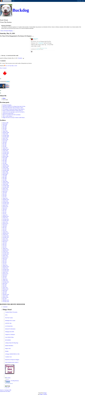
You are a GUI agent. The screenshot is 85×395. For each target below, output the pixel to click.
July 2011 (4, 213)
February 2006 (5, 122)
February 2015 (5, 273)
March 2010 (4, 191)
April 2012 (4, 226)
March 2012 (4, 224)
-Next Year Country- (9, 317)
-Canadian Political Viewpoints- (11, 312)
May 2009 (4, 177)
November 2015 (5, 282)
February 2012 (5, 223)
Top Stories (7, 379)
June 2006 (4, 128)
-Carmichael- (5, 306)
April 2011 (4, 209)
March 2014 (4, 258)
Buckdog (20, 10)
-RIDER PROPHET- (9, 345)
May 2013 (4, 244)
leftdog (3, 98)
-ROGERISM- (8, 340)
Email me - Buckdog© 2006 (5, 390)
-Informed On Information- (10, 328)
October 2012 (5, 234)
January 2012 (5, 222)
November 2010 (5, 202)
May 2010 (4, 194)
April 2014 (4, 259)
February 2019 (5, 297)
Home (2, 30)
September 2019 (5, 300)
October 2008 (5, 167)
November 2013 (5, 252)
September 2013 (5, 249)
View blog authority (9, 383)
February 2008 (5, 156)
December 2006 (5, 136)
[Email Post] (23, 58)
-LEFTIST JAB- (8, 323)
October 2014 (5, 268)
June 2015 (4, 277)
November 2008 (5, 168)
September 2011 (5, 216)
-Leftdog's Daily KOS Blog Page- (11, 342)
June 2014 (4, 262)
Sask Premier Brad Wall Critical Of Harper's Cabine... (13, 107)
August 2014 (5, 265)
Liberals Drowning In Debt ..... (8, 113)
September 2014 (5, 266)
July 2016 (4, 286)
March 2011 (4, 208)
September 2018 (5, 294)
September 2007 (5, 149)
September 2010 (5, 199)
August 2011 (5, 215)
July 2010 (4, 196)
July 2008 (4, 163)
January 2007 (5, 138)
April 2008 (4, 159)
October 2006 (5, 134)
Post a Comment (3, 68)
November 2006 (5, 135)
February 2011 (5, 206)
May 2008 (4, 160)
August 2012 (5, 231)
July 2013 (4, 247)
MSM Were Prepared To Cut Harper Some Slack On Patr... (14, 106)
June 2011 (4, 212)
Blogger (45, 392)
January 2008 (5, 154)
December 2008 (5, 170)
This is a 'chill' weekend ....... (8, 116)
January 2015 (5, 272)
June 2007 (4, 145)
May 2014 (4, 261)
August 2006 (5, 131)
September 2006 (5, 132)
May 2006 (4, 127)
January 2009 (5, 171)
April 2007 (4, 142)
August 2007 (5, 147)
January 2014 (5, 255)
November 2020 (5, 301)
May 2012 (4, 227)
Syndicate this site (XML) (5, 391)
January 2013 (5, 238)
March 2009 (4, 174)
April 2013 (4, 242)
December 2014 (5, 270)
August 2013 (5, 248)
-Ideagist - (7, 351)
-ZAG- (6, 314)
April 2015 (4, 276)
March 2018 (4, 290)
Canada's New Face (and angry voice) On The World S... (13, 112)
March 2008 (4, 157)
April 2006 (4, 125)
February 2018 (5, 289)
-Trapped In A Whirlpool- (10, 334)
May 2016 (4, 284)
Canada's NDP (7, 387)
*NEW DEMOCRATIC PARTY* (12, 362)
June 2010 (4, 195)
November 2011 (5, 219)
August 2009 (5, 181)
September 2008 (5, 166)
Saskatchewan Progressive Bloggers (12, 359)
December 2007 (5, 153)
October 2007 (5, 150)
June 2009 (4, 178)
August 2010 (5, 198)
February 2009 (5, 173)
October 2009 (5, 184)
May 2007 (4, 143)
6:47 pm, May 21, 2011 (12, 65)
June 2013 (4, 245)
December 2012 (5, 237)
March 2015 (4, 275)
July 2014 (4, 263)
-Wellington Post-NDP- (9, 331)
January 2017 (5, 287)
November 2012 (5, 235)
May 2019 (4, 298)
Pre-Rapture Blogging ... (9, 30)
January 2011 (5, 205)
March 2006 (4, 124)
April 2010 (4, 192)
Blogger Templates (43, 394)
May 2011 (4, 210)
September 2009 (5, 182)
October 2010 (5, 201)
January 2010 (5, 188)
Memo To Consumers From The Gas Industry (11, 114)
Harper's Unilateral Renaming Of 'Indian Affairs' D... (12, 110)
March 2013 (4, 241)
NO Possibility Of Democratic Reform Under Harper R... (13, 109)
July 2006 (4, 129)
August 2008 (5, 164)
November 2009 (5, 185)
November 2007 (5, 152)
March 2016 (4, 283)
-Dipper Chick (8, 348)
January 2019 (5, 296)
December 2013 (5, 254)
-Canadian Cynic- (8, 356)
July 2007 (4, 146)
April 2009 (4, 175)
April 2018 (4, 291)
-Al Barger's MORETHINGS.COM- (12, 354)
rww (6, 65)
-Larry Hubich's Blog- (9, 337)
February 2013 (5, 240)
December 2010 (5, 203)
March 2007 (4, 140)
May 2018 (4, 293)
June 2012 (4, 229)
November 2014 (5, 269)
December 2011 (5, 220)
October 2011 (5, 217)
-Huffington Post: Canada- (10, 320)
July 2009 (4, 180)
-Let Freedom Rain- (9, 326)
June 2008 (4, 161)
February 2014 (5, 256)
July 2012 (4, 230)
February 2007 (5, 139)
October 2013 (5, 251)
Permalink (20, 58)
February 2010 (5, 189)
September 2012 (5, 233)
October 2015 (5, 280)
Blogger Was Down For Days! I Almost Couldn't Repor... (13, 117)
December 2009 (5, 187)
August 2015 (5, 279)
